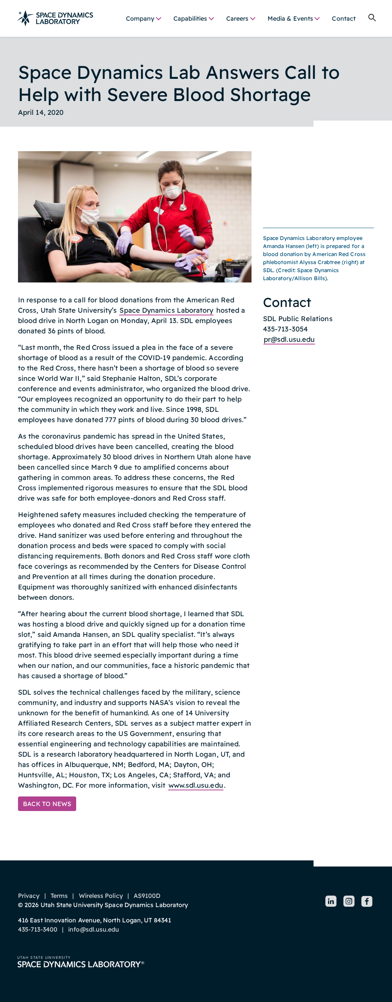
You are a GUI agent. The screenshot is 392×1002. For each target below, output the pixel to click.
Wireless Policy (101, 895)
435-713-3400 (37, 929)
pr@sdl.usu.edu (289, 339)
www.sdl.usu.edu (195, 785)
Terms (59, 895)
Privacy (29, 895)
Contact (344, 18)
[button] (143, 18)
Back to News (47, 804)
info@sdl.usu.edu (93, 929)
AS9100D (147, 895)
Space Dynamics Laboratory (166, 310)
